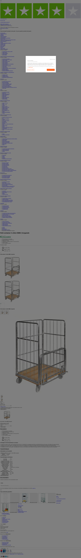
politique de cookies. (31, 67)
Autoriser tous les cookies (50, 69)
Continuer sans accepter (52, 59)
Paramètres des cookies (31, 69)
